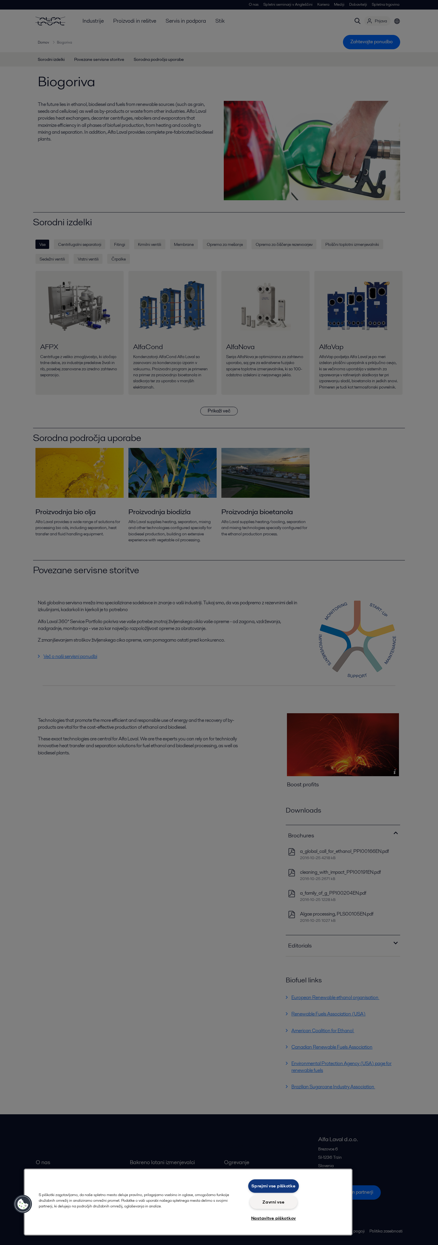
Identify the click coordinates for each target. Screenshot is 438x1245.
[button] (22, 1204)
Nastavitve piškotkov (273, 1218)
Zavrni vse (273, 1202)
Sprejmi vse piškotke (273, 1186)
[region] (188, 1202)
